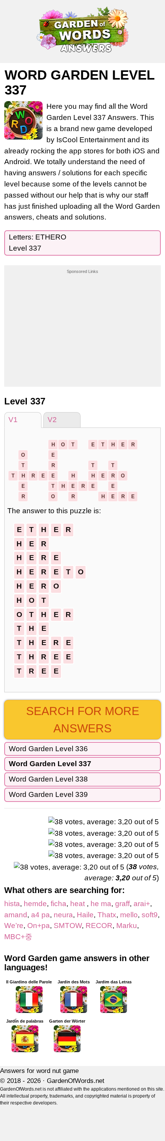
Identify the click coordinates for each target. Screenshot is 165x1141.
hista (12, 904)
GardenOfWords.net (75, 1080)
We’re (13, 925)
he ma (101, 904)
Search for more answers (82, 720)
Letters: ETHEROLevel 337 (37, 242)
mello (129, 915)
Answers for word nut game (39, 1070)
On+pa (38, 925)
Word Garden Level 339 (48, 794)
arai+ (142, 904)
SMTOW (68, 925)
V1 (13, 420)
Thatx (106, 915)
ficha (58, 904)
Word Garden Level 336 (48, 749)
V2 (52, 420)
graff (122, 904)
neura (63, 915)
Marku (126, 925)
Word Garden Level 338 (48, 779)
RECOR (99, 925)
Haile (85, 915)
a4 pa (40, 915)
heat (78, 904)
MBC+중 (18, 937)
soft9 (150, 915)
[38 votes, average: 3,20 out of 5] (103, 822)
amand (15, 915)
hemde (35, 904)
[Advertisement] (82, 322)
